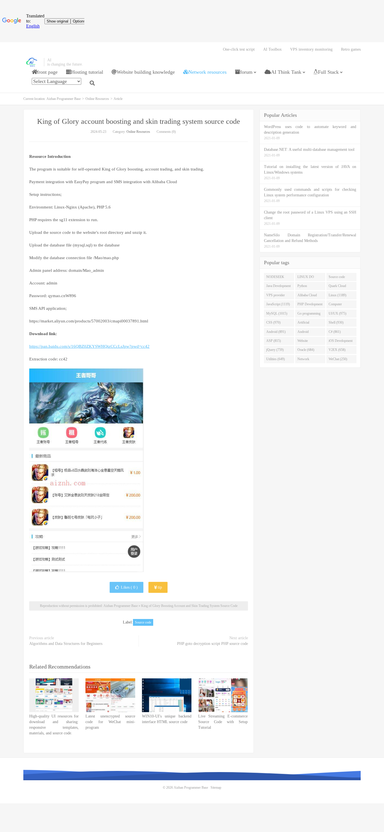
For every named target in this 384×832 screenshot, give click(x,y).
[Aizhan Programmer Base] (32, 62)
